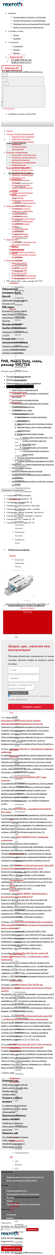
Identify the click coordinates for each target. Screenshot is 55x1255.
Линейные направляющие (22, 175)
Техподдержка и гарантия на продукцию (29, 17)
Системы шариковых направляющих (20, 230)
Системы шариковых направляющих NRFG (20, 235)
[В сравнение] (23, 547)
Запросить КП (16, 56)
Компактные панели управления (19, 928)
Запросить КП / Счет (11, 1248)
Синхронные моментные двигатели (20, 804)
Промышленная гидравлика (23, 136)
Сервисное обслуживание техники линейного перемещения (22, 195)
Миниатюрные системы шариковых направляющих (22, 209)
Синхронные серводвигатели (21, 813)
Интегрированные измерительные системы (22, 166)
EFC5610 (18, 1148)
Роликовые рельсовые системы (30, 434)
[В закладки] (23, 568)
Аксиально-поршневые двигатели (19, 290)
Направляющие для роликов (23, 252)
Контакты (16, 49)
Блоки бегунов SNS (19, 273)
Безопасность (20, 992)
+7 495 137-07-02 (21, 60)
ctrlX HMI (16, 635)
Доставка (17, 38)
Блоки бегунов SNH (19, 270)
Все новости (12, 717)
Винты (17, 1213)
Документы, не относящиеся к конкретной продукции (24, 158)
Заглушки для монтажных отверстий (19, 1222)
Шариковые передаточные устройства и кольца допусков (23, 201)
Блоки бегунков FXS (19, 268)
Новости (16, 53)
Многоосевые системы (21, 185)
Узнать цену (27, 612)
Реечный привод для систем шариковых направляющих (23, 220)
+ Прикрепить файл (18, 692)
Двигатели (13, 283)
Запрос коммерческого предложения (28, 27)
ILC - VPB (16, 840)
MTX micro (17, 1188)
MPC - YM (17, 1131)
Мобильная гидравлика (21, 139)
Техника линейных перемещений (23, 1197)
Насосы (12, 309)
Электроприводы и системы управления (26, 605)
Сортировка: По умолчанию (12, 490)
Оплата (16, 35)
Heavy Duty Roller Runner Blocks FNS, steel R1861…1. (27, 604)
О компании (18, 46)
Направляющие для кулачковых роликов (20, 214)
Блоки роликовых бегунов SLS (23, 278)
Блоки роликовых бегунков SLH (24, 275)
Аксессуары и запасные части (14, 1206)
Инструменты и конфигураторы (24, 162)
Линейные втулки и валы (21, 172)
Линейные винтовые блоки (22, 170)
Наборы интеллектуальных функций (27, 471)
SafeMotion (19, 1073)
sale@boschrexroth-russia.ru (21, 62)
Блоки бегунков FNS (20, 265)
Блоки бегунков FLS (19, 263)
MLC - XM (16, 1113)
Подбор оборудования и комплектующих (29, 20)
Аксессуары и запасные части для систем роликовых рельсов (24, 244)
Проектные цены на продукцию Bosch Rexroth (31, 24)
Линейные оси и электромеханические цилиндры (20, 180)
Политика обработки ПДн (18, 699)
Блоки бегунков (18, 249)
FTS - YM (16, 1095)
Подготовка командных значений (19, 524)
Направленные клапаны (21, 240)
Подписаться (32, 1229)
